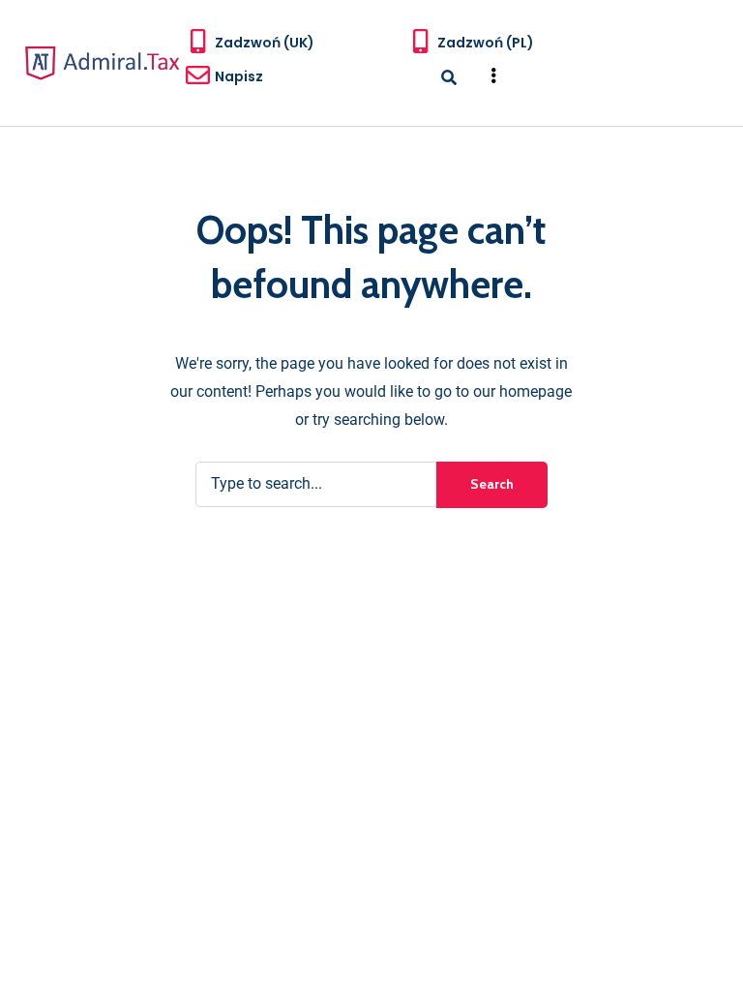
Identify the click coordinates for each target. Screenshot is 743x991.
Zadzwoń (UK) (264, 42)
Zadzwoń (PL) (485, 42)
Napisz (239, 76)
